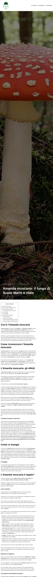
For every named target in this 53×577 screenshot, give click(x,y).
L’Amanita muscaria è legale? (7, 315)
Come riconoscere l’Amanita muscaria (8, 307)
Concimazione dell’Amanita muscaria (10, 319)
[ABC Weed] (6, 5)
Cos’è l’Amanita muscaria (6, 306)
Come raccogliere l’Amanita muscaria (10, 321)
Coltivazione (34, 5)
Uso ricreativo (49, 5)
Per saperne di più (41, 5)
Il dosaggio (5, 313)
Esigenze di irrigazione (7, 318)
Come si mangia (4, 312)
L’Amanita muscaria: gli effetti (7, 309)
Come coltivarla (6, 316)
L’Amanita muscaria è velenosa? (9, 310)
